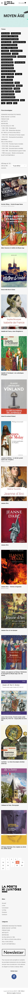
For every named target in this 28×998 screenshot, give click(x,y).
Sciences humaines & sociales (10, 100)
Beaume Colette (4, 588)
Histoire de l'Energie (7, 65)
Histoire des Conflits (7, 74)
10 (3, 862)
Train (3, 103)
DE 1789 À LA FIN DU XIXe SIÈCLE (10, 132)
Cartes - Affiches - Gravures (9, 48)
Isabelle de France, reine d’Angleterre (12, 331)
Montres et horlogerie (8, 85)
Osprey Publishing (7, 88)
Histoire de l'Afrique (7, 62)
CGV (19, 991)
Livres (3, 905)
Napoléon (19, 85)
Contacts (4, 914)
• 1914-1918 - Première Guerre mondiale (12, 144)
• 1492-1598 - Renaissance (8, 128)
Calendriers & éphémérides (9, 45)
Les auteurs (5, 908)
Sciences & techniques (8, 97)
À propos (4, 912)
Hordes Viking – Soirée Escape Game (12, 204)
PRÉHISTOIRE (5, 119)
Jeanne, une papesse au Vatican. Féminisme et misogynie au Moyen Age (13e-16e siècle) (14, 673)
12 (12, 862)
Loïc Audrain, (4, 206)
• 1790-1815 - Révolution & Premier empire (13, 135)
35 (17, 865)
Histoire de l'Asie (19, 62)
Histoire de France (7, 59)
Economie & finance (16, 51)
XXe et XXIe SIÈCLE (6, 141)
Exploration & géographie (9, 56)
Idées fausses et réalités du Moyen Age (12, 248)
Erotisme (15, 53)
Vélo (15, 103)
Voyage (9, 103)
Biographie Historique (19, 42)
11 (8, 862)
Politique (16, 88)
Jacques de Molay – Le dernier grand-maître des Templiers (12, 458)
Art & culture (5, 33)
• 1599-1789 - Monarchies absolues (11, 130)
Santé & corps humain (8, 94)
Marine (17, 82)
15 (3, 865)
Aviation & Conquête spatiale (10, 39)
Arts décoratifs (16, 33)
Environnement (6, 53)
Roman (18, 91)
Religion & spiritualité (7, 91)
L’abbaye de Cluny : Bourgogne (10, 805)
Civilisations (5, 51)
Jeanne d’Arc (5, 503)
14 (22, 862)
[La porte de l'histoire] (9, 3)
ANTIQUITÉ (4, 121)
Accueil (4, 903)
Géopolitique (21, 56)
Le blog (4, 910)
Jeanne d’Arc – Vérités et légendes (11, 586)
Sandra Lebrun (10, 206)
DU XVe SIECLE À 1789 (7, 126)
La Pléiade (10, 77)
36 (22, 865)
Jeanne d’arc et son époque (9, 630)
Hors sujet (18, 74)
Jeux (3, 77)
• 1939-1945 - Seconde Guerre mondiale (12, 148)
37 (3, 868)
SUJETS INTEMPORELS (8, 155)
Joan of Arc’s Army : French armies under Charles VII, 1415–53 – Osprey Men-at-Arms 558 (14, 718)
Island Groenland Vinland (8, 416)
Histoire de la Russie (7, 68)
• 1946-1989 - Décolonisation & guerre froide (13, 150)
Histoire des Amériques (8, 71)
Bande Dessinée (6, 42)
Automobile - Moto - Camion (9, 36)
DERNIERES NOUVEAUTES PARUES (11, 114)
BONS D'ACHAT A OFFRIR (8, 117)
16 (8, 865)
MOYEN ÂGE (4, 123)
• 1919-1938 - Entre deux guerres (10, 146)
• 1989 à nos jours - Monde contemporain (12, 153)
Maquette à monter (7, 82)
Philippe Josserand (5, 461)
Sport (22, 100)
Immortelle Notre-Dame (8, 289)
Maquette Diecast (7, 80)
